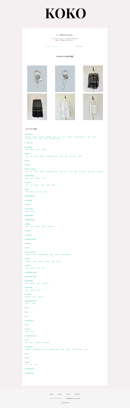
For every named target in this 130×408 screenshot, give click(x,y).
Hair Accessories (66, 254)
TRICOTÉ (28, 230)
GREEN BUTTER (30, 219)
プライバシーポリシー (55, 398)
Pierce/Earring (37, 349)
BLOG (68, 394)
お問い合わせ (79, 46)
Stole (30, 364)
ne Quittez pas (29, 373)
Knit (59, 137)
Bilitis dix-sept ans (55, 138)
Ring (51, 254)
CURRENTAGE (29, 175)
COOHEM (28, 182)
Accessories (28, 138)
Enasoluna (28, 294)
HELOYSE (28, 243)
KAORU (27, 258)
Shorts (31, 342)
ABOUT (60, 394)
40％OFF (34, 137)
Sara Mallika (29, 147)
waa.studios (28, 200)
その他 (86, 349)
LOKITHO (28, 265)
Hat (26, 364)
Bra (26, 342)
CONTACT (77, 394)
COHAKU (58, 261)
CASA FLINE (29, 287)
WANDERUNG (29, 215)
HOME (51, 394)
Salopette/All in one (80, 137)
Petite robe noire (30, 252)
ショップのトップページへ (51, 46)
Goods (40, 138)
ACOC (27, 247)
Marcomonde (29, 208)
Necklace (28, 254)
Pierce (34, 254)
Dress (64, 137)
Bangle (47, 261)
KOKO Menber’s (30, 368)
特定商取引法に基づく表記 (73, 398)
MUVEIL (27, 153)
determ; (27, 204)
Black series (91, 171)
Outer (94, 137)
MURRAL (28, 224)
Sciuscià (27, 164)
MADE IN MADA (29, 196)
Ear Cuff (38, 191)
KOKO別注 (100, 171)
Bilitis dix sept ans (30, 169)
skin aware (28, 235)
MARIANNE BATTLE (31, 301)
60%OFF (48, 137)
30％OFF (27, 137)
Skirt (26, 331)
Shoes (46, 138)
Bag (35, 138)
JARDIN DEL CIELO (31, 272)
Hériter (27, 160)
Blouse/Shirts (29, 320)
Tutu (61, 171)
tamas (27, 189)
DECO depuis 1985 (30, 276)
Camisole (38, 342)
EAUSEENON (29, 280)
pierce (27, 303)
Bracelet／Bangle (43, 254)
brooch (34, 303)
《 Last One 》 (29, 142)
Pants (31, 331)
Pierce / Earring (29, 191)
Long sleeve (46, 342)
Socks (27, 211)
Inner (89, 137)
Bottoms (70, 137)
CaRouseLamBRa (30, 239)
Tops (54, 137)
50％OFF (41, 137)
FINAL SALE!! (29, 134)
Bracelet (40, 296)
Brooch (45, 191)
